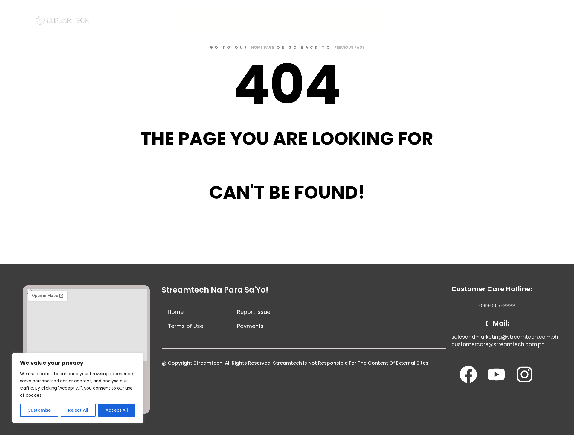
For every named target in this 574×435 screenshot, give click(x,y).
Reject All (78, 410)
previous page (349, 47)
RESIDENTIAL (237, 20)
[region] (78, 388)
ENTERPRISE (309, 20)
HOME (204, 20)
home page (262, 47)
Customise (39, 410)
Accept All (117, 410)
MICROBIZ (273, 20)
